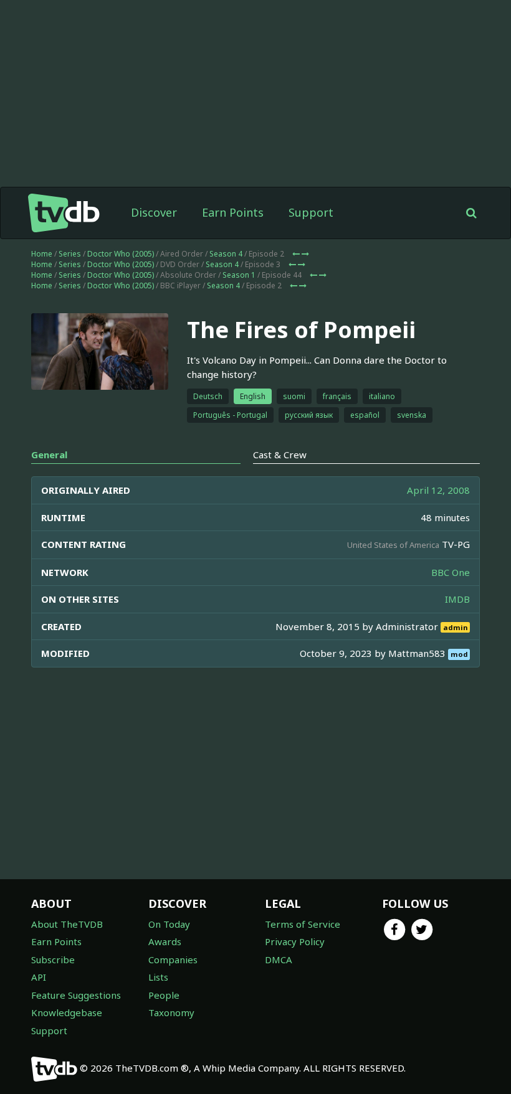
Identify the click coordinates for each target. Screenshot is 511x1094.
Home (41, 253)
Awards (164, 941)
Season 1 (239, 275)
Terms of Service (302, 924)
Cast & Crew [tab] (280, 454)
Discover (154, 212)
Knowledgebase (66, 1012)
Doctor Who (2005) (120, 253)
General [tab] (49, 454)
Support (311, 212)
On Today (169, 924)
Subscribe (53, 959)
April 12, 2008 (438, 490)
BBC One (450, 572)
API (38, 977)
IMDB (457, 599)
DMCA (278, 959)
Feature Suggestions (76, 995)
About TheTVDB (67, 924)
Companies (173, 959)
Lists (158, 977)
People (163, 995)
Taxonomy (171, 1012)
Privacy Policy (295, 941)
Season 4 (225, 253)
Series (70, 253)
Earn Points (233, 212)
